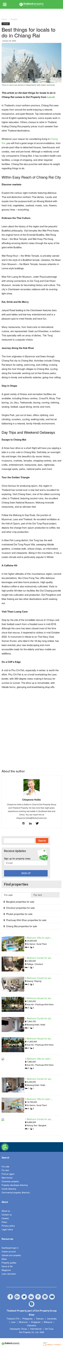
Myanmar (23, 1321)
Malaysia (48, 1321)
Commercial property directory (16, 1192)
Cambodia (52, 1318)
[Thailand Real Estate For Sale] (5, 1150)
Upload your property (11, 1255)
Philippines (27, 1318)
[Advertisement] (31, 726)
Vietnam (40, 1318)
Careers (5, 1218)
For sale (5, 1166)
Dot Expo (49, 1328)
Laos (13, 1321)
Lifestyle (6, 24)
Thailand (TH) (13, 1318)
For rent (5, 1170)
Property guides (9, 1262)
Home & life (7, 1266)
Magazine (6, 1270)
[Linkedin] (31, 823)
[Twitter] (38, 823)
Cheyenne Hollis (31, 799)
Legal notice (7, 1229)
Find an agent (8, 1173)
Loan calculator (9, 1273)
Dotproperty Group (18, 1328)
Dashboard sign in (10, 1247)
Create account (9, 1251)
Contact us (7, 1214)
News (4, 1258)
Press (4, 1221)
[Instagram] (24, 823)
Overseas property (10, 1181)
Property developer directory (15, 1185)
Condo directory (9, 1188)
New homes (7, 1177)
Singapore (36, 1321)
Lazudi (50, 97)
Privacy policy (8, 1225)
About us (6, 1210)
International (36, 1328)
